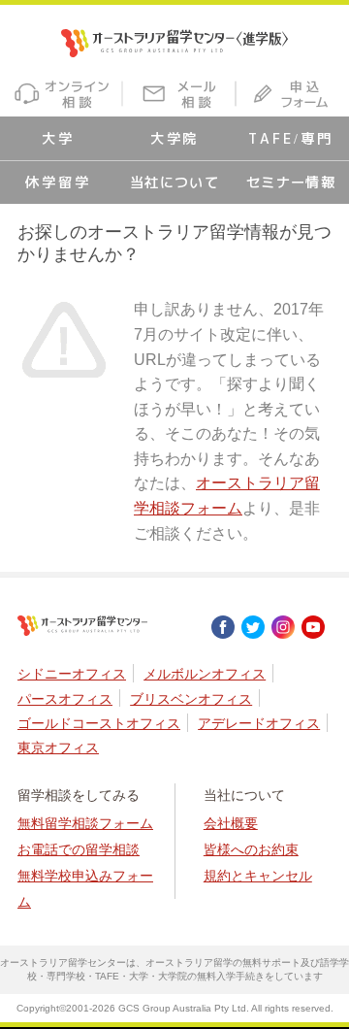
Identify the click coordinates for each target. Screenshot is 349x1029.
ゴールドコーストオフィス (98, 723)
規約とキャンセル (258, 875)
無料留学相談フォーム (85, 823)
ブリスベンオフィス (191, 699)
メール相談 (180, 93)
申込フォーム (293, 93)
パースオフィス (64, 699)
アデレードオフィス (259, 723)
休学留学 (58, 182)
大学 (58, 139)
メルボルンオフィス (204, 673)
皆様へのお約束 (251, 849)
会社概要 (231, 823)
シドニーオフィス (71, 673)
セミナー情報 (291, 182)
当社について (175, 182)
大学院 (175, 139)
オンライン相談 (61, 93)
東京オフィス (58, 747)
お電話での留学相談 (78, 849)
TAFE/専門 (290, 139)
